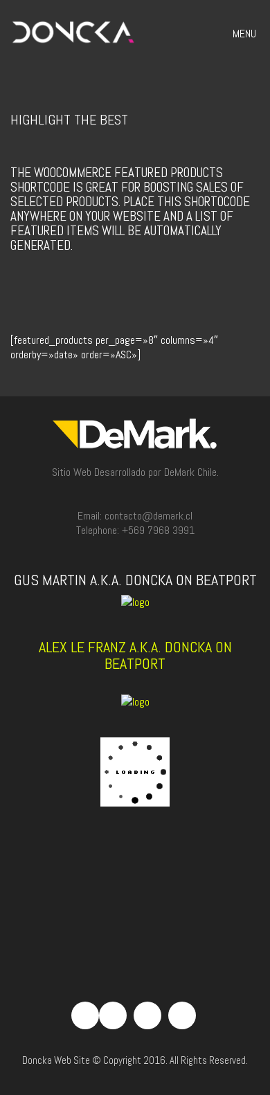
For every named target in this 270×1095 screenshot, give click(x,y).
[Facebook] (113, 1015)
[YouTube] (182, 1015)
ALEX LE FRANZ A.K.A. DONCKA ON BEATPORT (135, 655)
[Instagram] (147, 1015)
